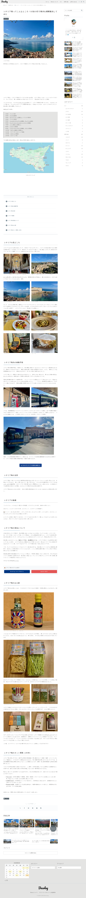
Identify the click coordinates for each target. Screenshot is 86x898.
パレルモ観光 (13, 115)
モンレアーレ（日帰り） (16, 117)
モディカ (49, 734)
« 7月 (6, 880)
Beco (73, 26)
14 (20, 871)
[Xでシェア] (20, 808)
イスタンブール (22, 102)
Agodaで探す (44, 571)
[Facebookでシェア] (24, 808)
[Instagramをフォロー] (81, 2)
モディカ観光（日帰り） (16, 130)
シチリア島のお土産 (12, 225)
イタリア (7, 798)
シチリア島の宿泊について (13, 220)
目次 (28, 196)
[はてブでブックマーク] (28, 808)
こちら (17, 560)
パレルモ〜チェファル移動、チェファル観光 (21, 121)
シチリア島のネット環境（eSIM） (15, 230)
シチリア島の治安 (11, 210)
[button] (41, 808)
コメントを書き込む (30, 853)
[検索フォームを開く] (83, 1)
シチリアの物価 (11, 215)
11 (10, 871)
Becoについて (34, 892)
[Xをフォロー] (79, 2)
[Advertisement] (31, 185)
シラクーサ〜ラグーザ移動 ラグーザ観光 (21, 128)
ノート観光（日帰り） (15, 124)
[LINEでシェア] (32, 808)
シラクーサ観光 (14, 126)
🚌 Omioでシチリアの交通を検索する (30, 465)
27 (17, 875)
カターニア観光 (14, 133)
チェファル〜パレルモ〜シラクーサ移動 (20, 123)
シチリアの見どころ (12, 201)
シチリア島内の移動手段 (13, 206)
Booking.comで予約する (17, 571)
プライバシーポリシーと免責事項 (47, 892)
